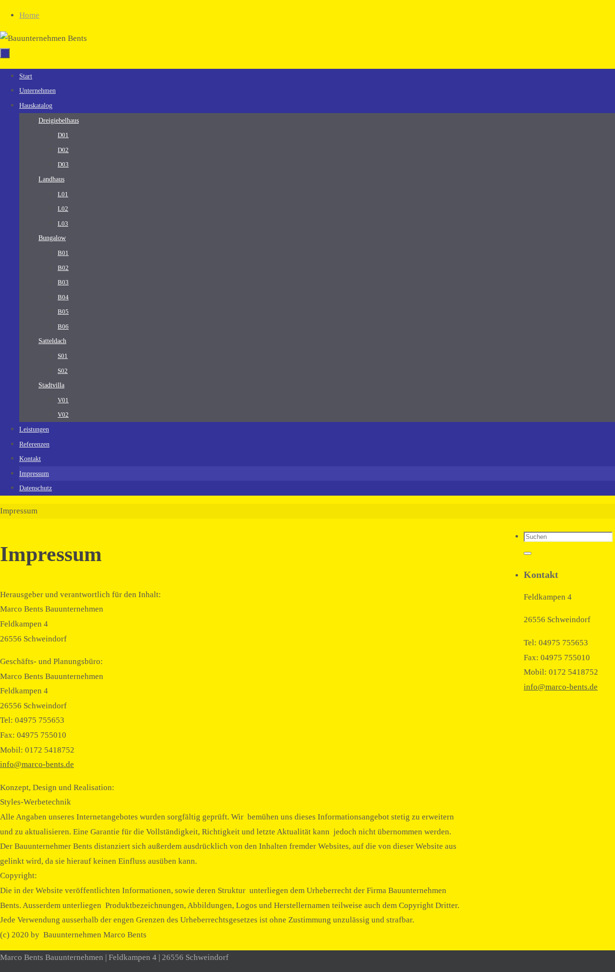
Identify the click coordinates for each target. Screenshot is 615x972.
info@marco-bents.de (37, 764)
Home (29, 15)
